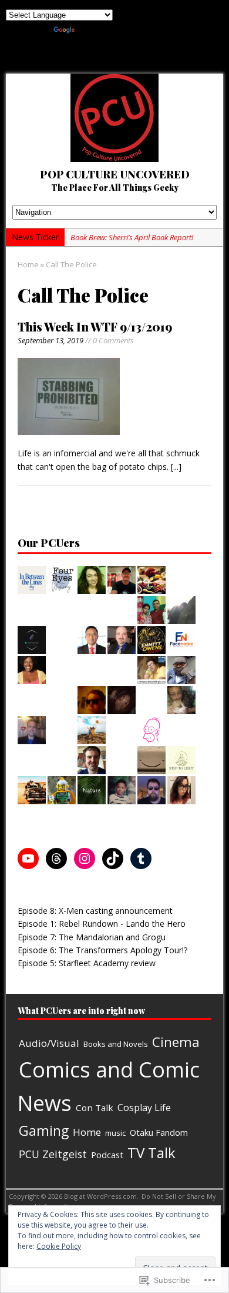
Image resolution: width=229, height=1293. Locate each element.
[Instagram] (84, 858)
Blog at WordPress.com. (101, 1196)
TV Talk (151, 1152)
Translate (95, 27)
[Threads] (56, 858)
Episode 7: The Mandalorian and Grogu (92, 937)
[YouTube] (28, 858)
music (115, 1133)
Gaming (44, 1130)
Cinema (176, 1042)
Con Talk (94, 1107)
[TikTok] (112, 858)
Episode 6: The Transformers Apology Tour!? (102, 950)
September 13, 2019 (50, 340)
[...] (176, 466)
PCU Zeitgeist (53, 1154)
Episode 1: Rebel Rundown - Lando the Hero (102, 923)
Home (87, 1132)
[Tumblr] (140, 858)
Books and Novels (115, 1044)
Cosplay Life (144, 1107)
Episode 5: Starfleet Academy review (87, 963)
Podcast (107, 1155)
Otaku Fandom (159, 1132)
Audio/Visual (49, 1043)
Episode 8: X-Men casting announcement (95, 910)
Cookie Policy (58, 1246)
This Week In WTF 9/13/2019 (95, 326)
